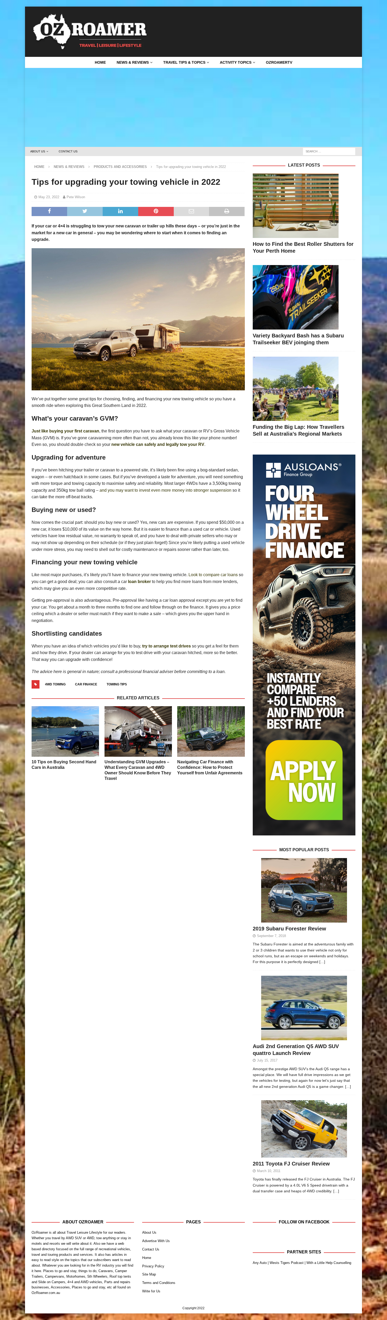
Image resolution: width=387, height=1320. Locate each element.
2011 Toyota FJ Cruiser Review (291, 1164)
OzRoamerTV (279, 62)
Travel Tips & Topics (184, 62)
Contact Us (68, 151)
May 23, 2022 (48, 197)
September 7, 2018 (271, 936)
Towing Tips (117, 684)
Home (100, 62)
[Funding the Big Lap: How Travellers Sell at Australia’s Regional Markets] (304, 389)
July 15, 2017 (267, 1060)
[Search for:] (329, 151)
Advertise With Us (156, 1241)
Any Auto (260, 1263)
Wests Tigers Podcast (287, 1263)
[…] (322, 962)
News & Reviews (133, 62)
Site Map (149, 1274)
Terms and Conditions (158, 1283)
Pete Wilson (76, 197)
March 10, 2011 (268, 1171)
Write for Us (151, 1291)
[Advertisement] (193, 107)
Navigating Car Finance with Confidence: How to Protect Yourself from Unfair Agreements (209, 767)
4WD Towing (55, 684)
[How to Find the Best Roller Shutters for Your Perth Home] (304, 205)
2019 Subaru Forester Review (289, 929)
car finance (86, 684)
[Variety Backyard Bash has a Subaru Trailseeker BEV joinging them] (304, 297)
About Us (37, 151)
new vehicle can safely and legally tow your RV (157, 444)
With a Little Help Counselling (328, 1263)
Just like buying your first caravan (65, 431)
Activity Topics (235, 62)
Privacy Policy (153, 1266)
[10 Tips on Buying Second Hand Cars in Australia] (65, 731)
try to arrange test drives (166, 646)
